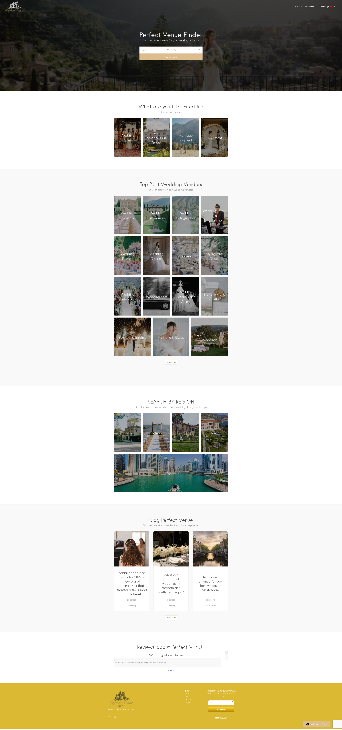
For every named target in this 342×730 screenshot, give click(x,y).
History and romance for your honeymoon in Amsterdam (210, 583)
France (188, 694)
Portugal (188, 699)
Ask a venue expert (304, 6)
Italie (188, 696)
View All (170, 362)
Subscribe (221, 709)
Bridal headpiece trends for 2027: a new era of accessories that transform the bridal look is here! (132, 583)
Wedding (132, 606)
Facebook (109, 717)
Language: (325, 6)
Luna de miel (210, 606)
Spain (188, 702)
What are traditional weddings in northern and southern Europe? (171, 583)
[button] (168, 670)
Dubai (187, 691)
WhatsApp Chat (319, 724)
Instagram (115, 717)
